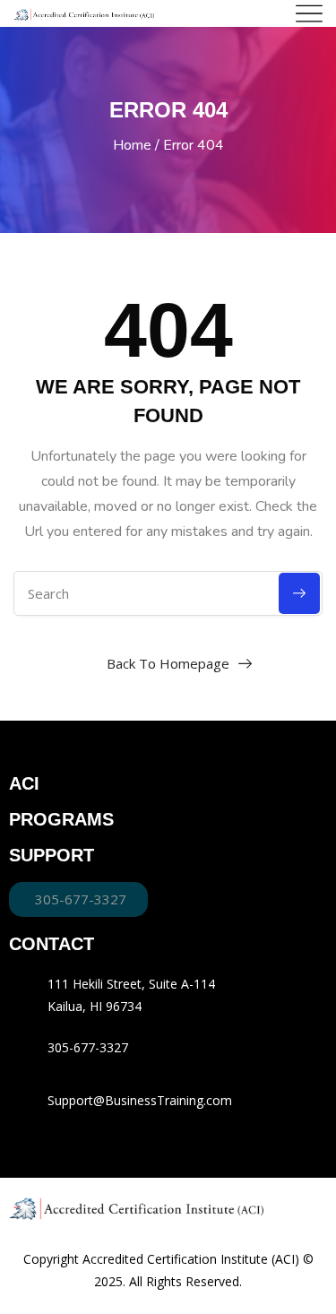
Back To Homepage (168, 663)
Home (132, 145)
